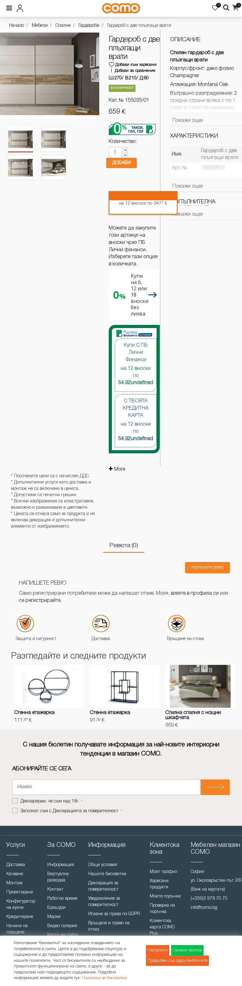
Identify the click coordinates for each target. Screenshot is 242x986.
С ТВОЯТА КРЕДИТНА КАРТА (135, 420)
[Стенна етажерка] (49, 686)
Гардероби (88, 26)
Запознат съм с (69, 811)
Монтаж (14, 883)
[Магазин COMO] (121, 8)
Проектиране (19, 892)
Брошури (56, 908)
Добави (121, 163)
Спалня (63, 26)
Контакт (55, 889)
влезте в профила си (195, 593)
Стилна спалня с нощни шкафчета (193, 715)
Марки (53, 917)
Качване (14, 874)
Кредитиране (19, 917)
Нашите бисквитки (107, 874)
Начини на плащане (17, 929)
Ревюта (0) (123, 545)
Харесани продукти (159, 884)
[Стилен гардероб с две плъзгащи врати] (20, 139)
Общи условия (102, 865)
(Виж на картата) (208, 889)
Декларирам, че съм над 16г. (50, 801)
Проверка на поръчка (162, 909)
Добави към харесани (136, 64)
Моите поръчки (165, 896)
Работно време (62, 899)
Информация (60, 865)
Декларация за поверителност (103, 886)
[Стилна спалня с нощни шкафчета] (200, 686)
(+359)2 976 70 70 (209, 899)
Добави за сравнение (135, 70)
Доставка (15, 865)
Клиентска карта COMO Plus (162, 927)
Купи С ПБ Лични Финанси (135, 364)
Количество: (123, 141)
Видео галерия (62, 926)
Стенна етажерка (34, 713)
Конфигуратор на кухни (20, 904)
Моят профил (163, 872)
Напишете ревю (207, 567)
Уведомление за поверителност (104, 902)
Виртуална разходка (58, 877)
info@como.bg (204, 908)
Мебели (40, 26)
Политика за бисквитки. (105, 978)
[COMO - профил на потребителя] (43, 7)
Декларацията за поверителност (85, 811)
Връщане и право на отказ (109, 926)
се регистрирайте (39, 600)
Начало (16, 26)
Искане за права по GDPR (114, 914)
